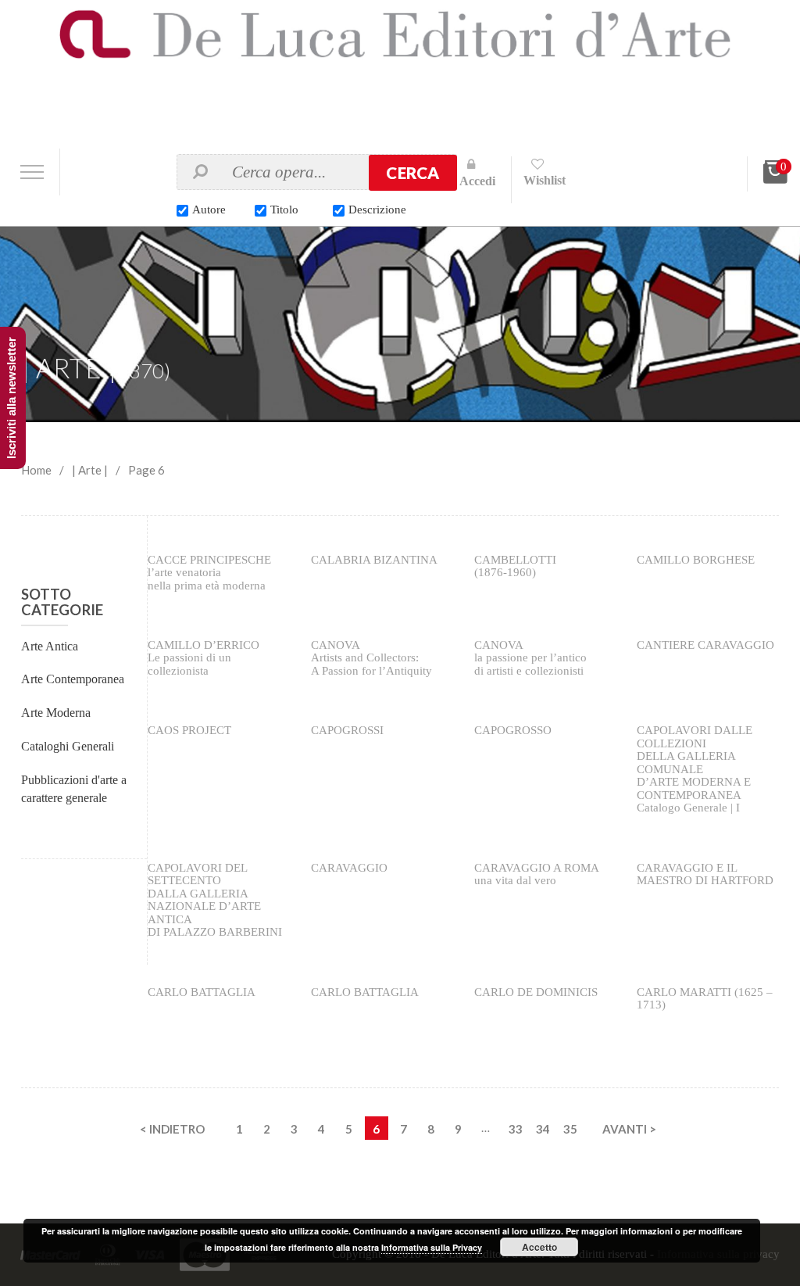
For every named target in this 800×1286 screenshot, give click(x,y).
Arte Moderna (56, 712)
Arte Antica (49, 646)
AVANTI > (629, 1129)
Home (36, 470)
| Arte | (90, 470)
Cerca (412, 172)
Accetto (539, 1247)
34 (543, 1129)
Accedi (477, 181)
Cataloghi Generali (67, 746)
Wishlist (544, 180)
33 (516, 1129)
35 (570, 1129)
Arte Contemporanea (72, 679)
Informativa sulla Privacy (431, 1247)
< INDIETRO (172, 1129)
